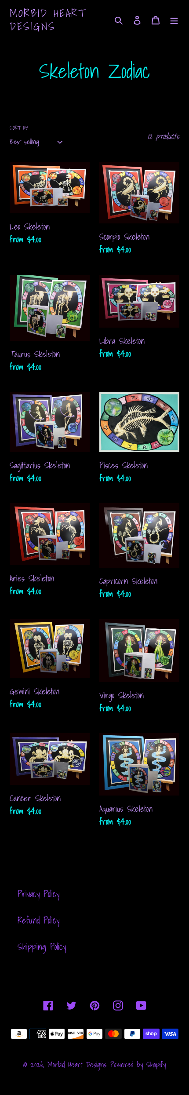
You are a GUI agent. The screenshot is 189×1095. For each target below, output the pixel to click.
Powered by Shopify (138, 1064)
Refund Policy (38, 920)
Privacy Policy (38, 894)
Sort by (19, 128)
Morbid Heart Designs (48, 20)
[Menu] (174, 20)
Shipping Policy (42, 947)
